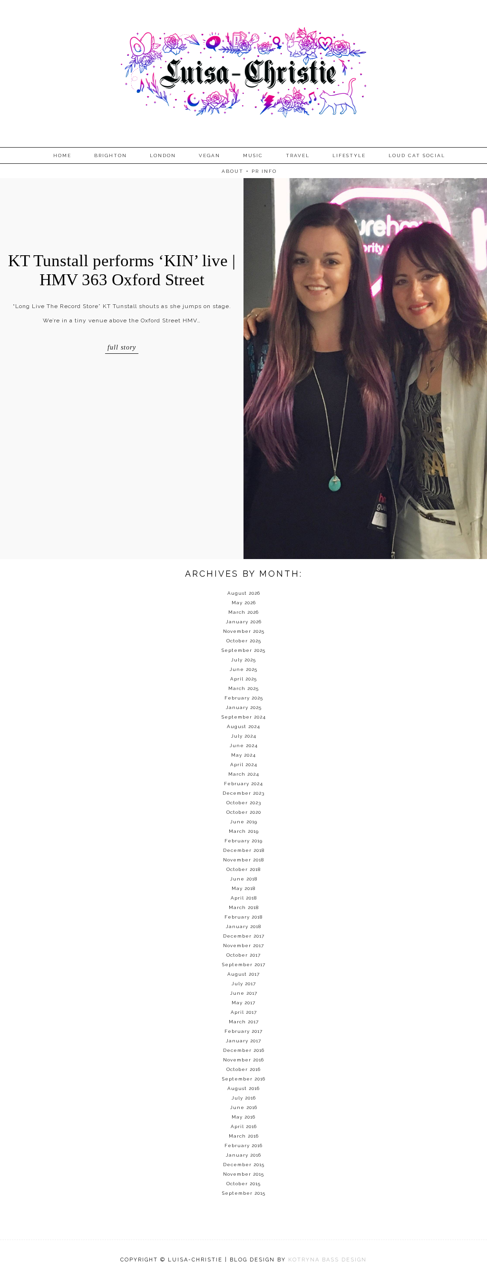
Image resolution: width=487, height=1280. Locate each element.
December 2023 (243, 793)
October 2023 (243, 802)
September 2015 (243, 1193)
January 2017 (243, 1040)
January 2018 (243, 926)
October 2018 (243, 869)
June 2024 (244, 745)
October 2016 (243, 1069)
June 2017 (243, 993)
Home (62, 155)
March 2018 (244, 907)
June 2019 (243, 821)
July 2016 (244, 1097)
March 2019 (244, 831)
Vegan (209, 155)
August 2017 (243, 974)
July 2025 (243, 659)
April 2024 (243, 764)
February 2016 (243, 1145)
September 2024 (244, 717)
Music (253, 155)
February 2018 (243, 917)
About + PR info (249, 171)
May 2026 (244, 602)
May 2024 (243, 755)
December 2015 (243, 1164)
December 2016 (243, 1050)
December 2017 (243, 936)
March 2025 (243, 688)
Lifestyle (349, 155)
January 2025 (244, 707)
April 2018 (244, 897)
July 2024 (243, 736)
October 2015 (243, 1183)
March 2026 (243, 612)
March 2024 (243, 774)
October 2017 (243, 955)
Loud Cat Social (417, 155)
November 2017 (243, 945)
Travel (298, 155)
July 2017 (244, 983)
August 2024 (243, 726)
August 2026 (243, 593)
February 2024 (243, 783)
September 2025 (243, 650)
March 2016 (244, 1136)
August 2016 (243, 1088)
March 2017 (244, 1021)
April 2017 (244, 1012)
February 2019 (243, 840)
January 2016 (243, 1155)
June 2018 (243, 878)
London (163, 155)
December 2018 (243, 850)
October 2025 (243, 640)
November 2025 (243, 631)
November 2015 (243, 1174)
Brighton (110, 155)
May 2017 (243, 1002)
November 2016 (243, 1059)
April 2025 (243, 678)
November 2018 (243, 859)
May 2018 (243, 888)
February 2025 (243, 697)
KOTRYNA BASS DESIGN (327, 1260)
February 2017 (243, 1031)
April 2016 (244, 1126)
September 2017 (243, 964)
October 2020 (243, 812)
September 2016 (243, 1078)
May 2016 (243, 1117)
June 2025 (243, 669)
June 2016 (243, 1107)
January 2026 (244, 621)
